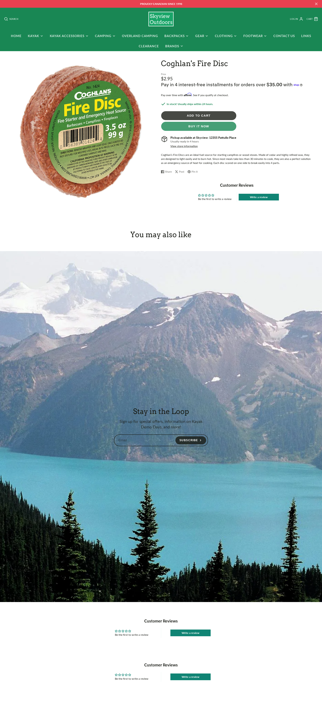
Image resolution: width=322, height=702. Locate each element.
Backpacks (174, 36)
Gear (199, 36)
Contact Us (284, 36)
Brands (172, 46)
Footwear (253, 36)
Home (16, 36)
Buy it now (198, 126)
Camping (103, 36)
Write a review (259, 197)
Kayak (33, 36)
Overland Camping (140, 36)
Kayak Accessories (67, 36)
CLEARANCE (149, 46)
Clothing (224, 36)
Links (306, 36)
